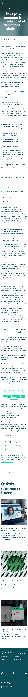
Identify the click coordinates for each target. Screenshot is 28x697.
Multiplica (4, 39)
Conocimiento (17, 659)
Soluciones (4, 656)
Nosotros (16, 662)
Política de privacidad (6, 683)
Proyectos (16, 656)
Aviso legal (3, 687)
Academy (3, 662)
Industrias (3, 659)
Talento (3, 665)
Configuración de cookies (7, 685)
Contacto (16, 665)
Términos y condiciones (6, 686)
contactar (4, 464)
